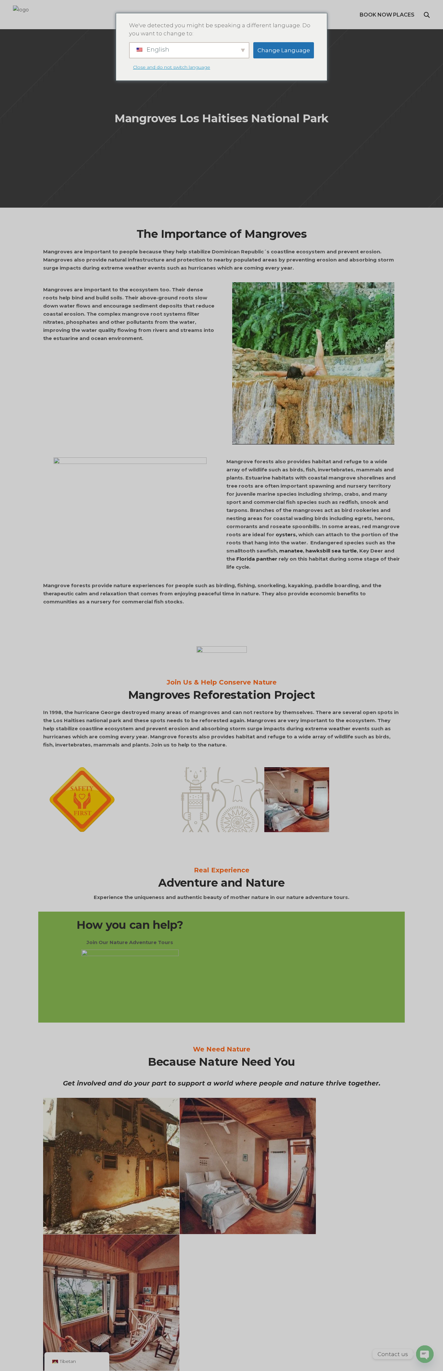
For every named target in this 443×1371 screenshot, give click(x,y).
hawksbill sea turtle (331, 551)
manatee (291, 551)
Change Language (283, 50)
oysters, (286, 534)
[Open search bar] (427, 15)
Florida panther (256, 559)
